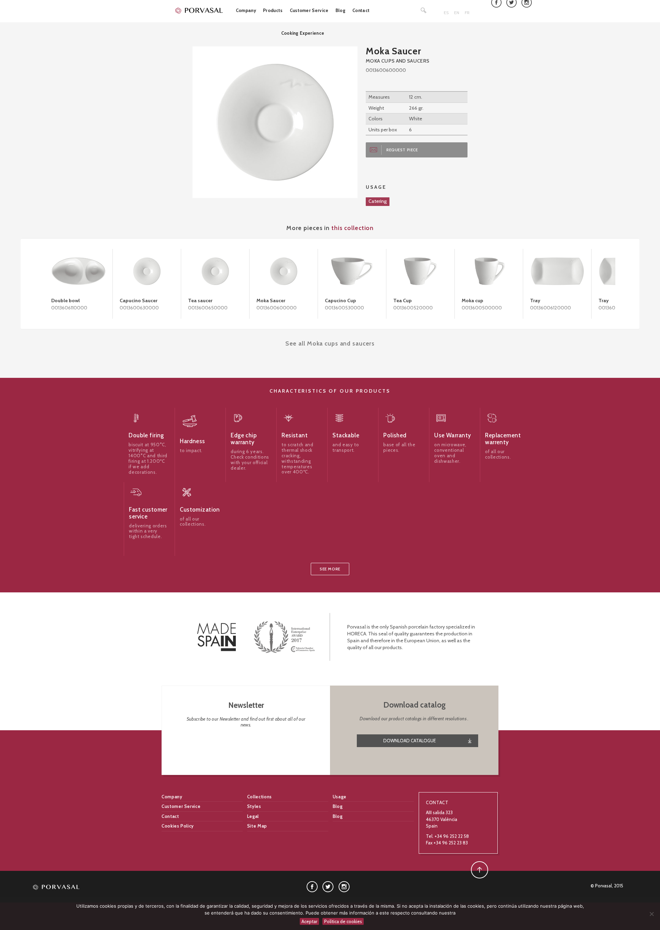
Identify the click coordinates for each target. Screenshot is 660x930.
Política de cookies (343, 921)
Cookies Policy (178, 826)
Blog (340, 10)
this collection (352, 227)
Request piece (402, 149)
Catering (377, 201)
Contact (361, 10)
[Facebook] (312, 886)
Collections (259, 796)
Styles (254, 806)
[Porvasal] (199, 10)
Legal (253, 816)
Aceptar (309, 921)
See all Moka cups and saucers (330, 343)
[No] (651, 913)
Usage (339, 796)
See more (330, 569)
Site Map (257, 826)
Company (246, 10)
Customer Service (309, 10)
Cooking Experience (302, 33)
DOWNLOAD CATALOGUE (409, 740)
